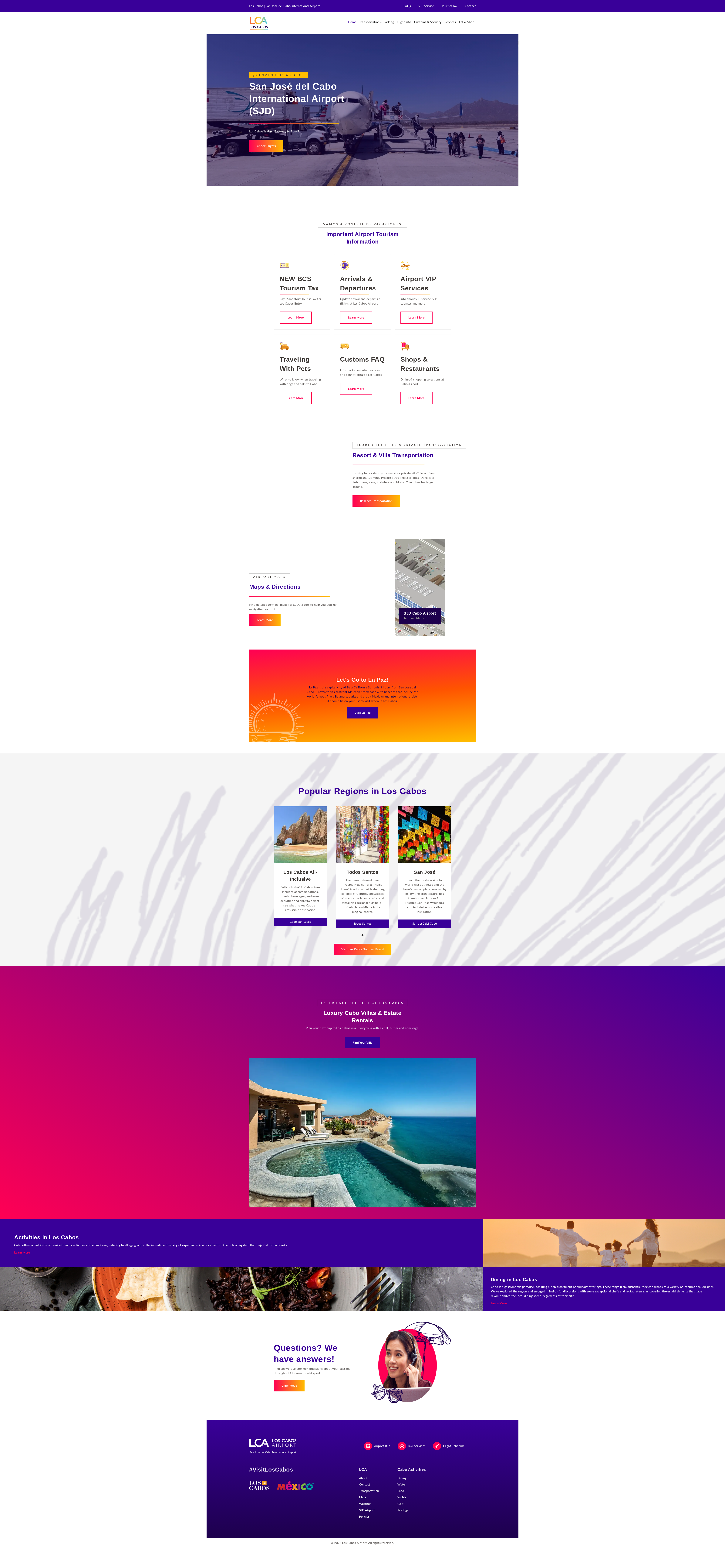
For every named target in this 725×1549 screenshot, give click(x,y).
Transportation (369, 1491)
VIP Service (426, 6)
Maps (363, 1497)
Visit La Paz (363, 712)
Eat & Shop (466, 22)
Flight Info (404, 22)
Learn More (296, 317)
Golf (400, 1503)
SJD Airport (367, 1510)
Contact (470, 6)
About (363, 1478)
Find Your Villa (363, 1042)
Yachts (401, 1497)
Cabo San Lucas (300, 921)
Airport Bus (382, 1446)
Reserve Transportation (376, 501)
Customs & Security (427, 22)
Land (400, 1491)
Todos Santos (363, 923)
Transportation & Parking (376, 22)
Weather (365, 1503)
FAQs (407, 6)
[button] (362, 935)
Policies (364, 1516)
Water (401, 1484)
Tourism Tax (449, 6)
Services (450, 22)
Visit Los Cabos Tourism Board (362, 949)
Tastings (402, 1510)
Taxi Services (416, 1446)
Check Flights (266, 146)
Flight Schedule (453, 1446)
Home (352, 22)
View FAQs (289, 1385)
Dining (401, 1478)
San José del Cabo (424, 923)
